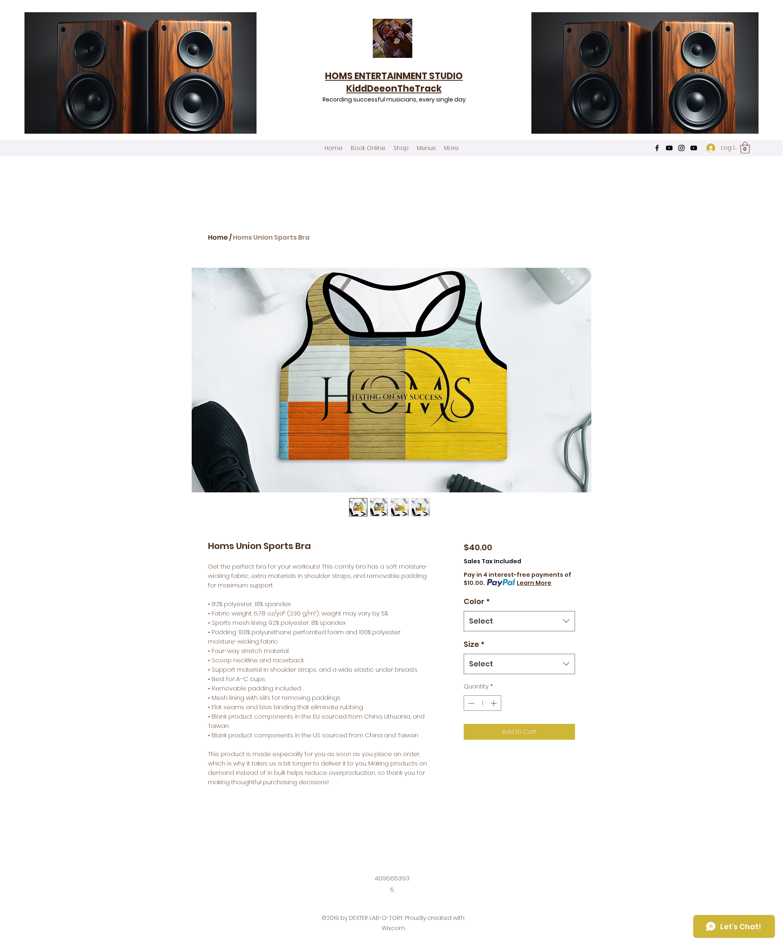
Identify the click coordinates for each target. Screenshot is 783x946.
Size (474, 644)
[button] (745, 148)
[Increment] (494, 703)
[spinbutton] (482, 703)
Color (477, 601)
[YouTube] (669, 148)
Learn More (534, 583)
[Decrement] (470, 703)
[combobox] (519, 621)
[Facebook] (657, 148)
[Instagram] (681, 148)
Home (218, 237)
